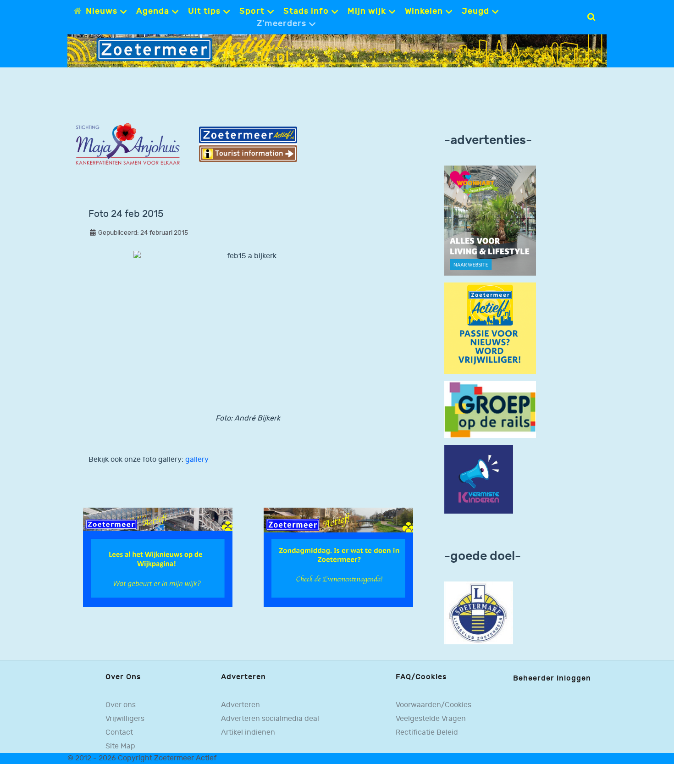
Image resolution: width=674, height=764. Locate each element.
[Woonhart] (490, 220)
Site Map (120, 746)
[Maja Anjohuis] (128, 144)
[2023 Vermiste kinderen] (478, 479)
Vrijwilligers (124, 718)
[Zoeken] (591, 17)
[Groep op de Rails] (490, 409)
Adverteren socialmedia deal (270, 718)
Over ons (120, 704)
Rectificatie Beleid (427, 732)
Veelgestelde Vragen (431, 718)
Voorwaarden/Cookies (433, 704)
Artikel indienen (248, 732)
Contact (119, 732)
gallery (197, 459)
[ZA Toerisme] (248, 144)
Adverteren (240, 704)
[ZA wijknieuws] (157, 557)
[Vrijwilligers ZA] (490, 328)
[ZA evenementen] (338, 557)
